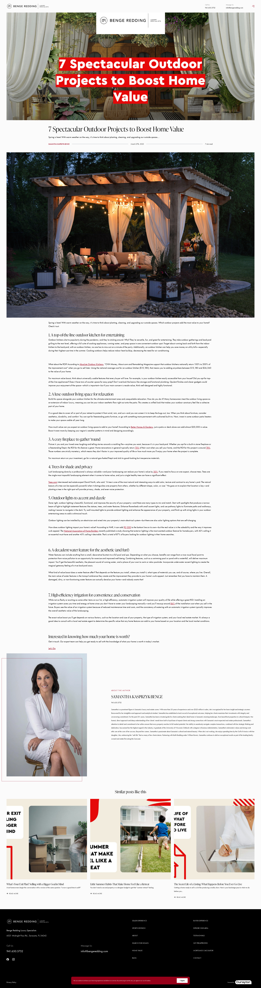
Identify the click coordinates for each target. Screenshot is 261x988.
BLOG (134, 958)
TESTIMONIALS (199, 935)
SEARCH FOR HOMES (140, 943)
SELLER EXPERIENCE (139, 920)
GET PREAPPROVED (200, 943)
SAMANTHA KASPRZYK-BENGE (59, 144)
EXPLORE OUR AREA (200, 928)
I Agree (182, 980)
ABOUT (135, 935)
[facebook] (8, 959)
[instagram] (13, 959)
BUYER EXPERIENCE (200, 920)
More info (154, 980)
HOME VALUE (137, 950)
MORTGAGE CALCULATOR (203, 950)
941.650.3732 (116, 702)
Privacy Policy (11, 982)
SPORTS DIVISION (138, 928)
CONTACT (197, 958)
